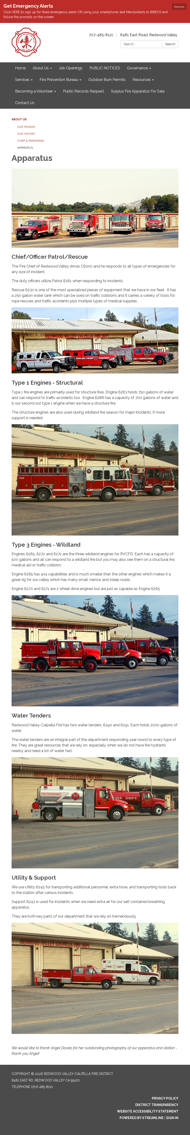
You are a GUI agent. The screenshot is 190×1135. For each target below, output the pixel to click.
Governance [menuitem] (137, 68)
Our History (26, 133)
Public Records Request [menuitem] (83, 91)
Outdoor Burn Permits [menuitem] (107, 79)
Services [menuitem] (22, 79)
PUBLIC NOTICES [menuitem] (104, 68)
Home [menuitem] (20, 68)
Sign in (172, 1118)
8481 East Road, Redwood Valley (148, 35)
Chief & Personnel (30, 140)
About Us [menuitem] (41, 68)
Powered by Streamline (142, 1118)
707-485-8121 (101, 35)
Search (170, 44)
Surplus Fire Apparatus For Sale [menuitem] (138, 91)
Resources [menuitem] (142, 79)
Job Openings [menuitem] (70, 68)
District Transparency (156, 1105)
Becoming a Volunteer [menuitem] (34, 91)
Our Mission (26, 126)
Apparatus (25, 147)
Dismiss (179, 6)
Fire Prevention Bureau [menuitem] (59, 79)
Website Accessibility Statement (147, 1111)
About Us (19, 119)
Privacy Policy (165, 1098)
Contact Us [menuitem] (24, 103)
